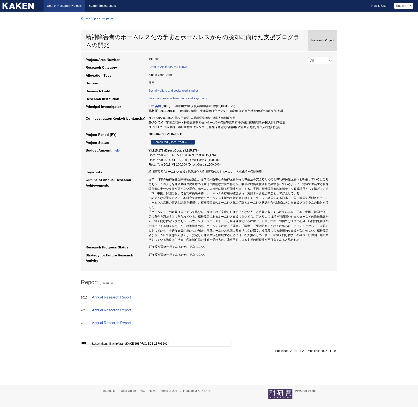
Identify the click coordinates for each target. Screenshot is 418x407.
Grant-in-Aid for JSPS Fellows (168, 67)
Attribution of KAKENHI (195, 390)
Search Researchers (102, 5)
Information (110, 390)
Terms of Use (168, 390)
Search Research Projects (64, 5)
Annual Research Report (111, 297)
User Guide (128, 390)
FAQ (142, 390)
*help (115, 150)
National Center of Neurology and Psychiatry (178, 98)
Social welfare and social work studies (174, 90)
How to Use (379, 5)
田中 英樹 (155, 106)
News (152, 390)
